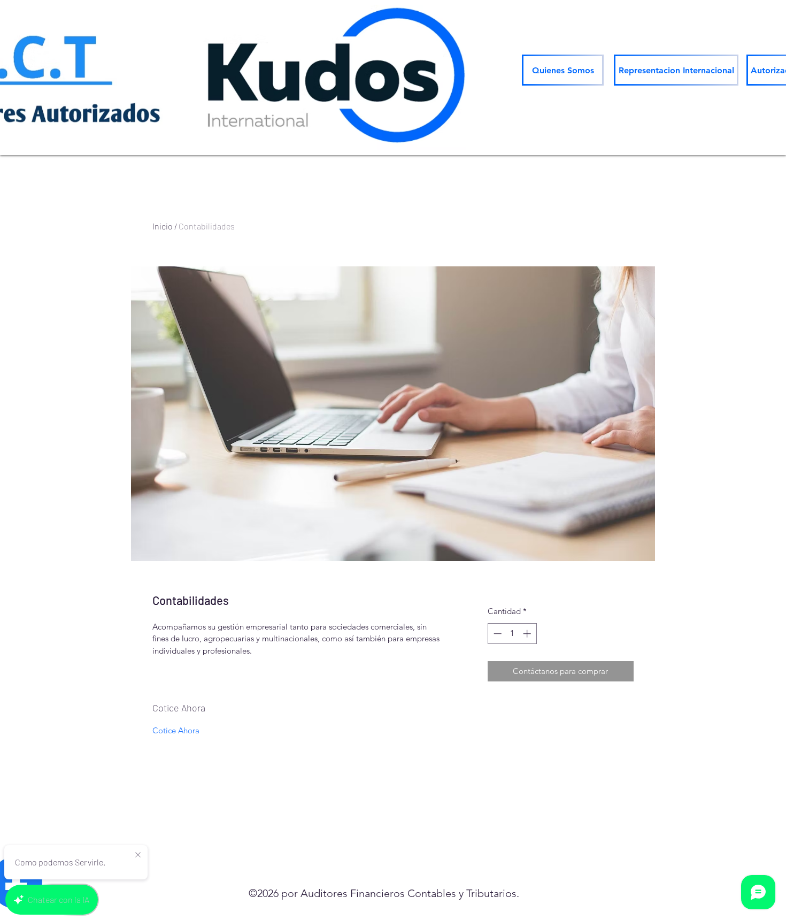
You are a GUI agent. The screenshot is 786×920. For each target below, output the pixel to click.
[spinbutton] (512, 633)
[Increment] (528, 633)
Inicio (162, 226)
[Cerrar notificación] (138, 855)
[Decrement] (496, 633)
